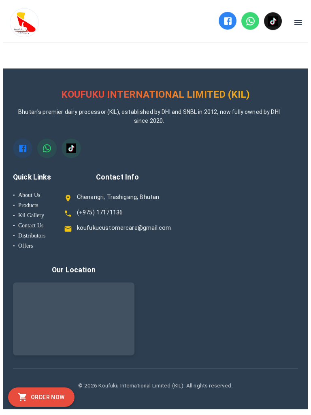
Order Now (48, 397)
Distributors (29, 235)
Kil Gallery (28, 215)
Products (25, 205)
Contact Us (28, 225)
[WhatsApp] (250, 21)
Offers (23, 245)
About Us (26, 195)
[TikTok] (273, 21)
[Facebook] (227, 21)
